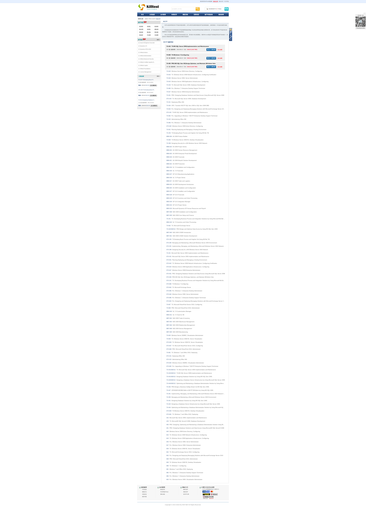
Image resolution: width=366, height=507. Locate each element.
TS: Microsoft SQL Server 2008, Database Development (185, 85)
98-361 (149, 32)
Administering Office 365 (176, 119)
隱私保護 (162, 494)
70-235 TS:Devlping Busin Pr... (146, 79)
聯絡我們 (221, 1)
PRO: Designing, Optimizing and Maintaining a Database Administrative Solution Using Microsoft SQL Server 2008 (195, 424)
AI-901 (148, 26)
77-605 (149, 35)
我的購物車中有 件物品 (215, 9)
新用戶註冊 (186, 494)
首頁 (142, 14)
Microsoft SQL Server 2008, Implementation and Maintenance (186, 417)
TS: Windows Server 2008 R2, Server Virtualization (184, 339)
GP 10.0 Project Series (176, 205)
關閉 (365, 13)
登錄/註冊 (215, 1)
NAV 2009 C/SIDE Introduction (178, 232)
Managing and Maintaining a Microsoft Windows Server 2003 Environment (191, 242)
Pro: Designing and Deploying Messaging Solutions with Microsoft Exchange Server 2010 (195, 109)
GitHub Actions (144, 52)
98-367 (141, 35)
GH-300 (141, 29)
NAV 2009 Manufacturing (177, 332)
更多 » (158, 39)
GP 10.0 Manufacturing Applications (180, 174)
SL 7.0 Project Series (175, 177)
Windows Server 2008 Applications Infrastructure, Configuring (187, 81)
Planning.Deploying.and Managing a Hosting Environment (186, 129)
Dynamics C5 (143, 46)
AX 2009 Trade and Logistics (178, 181)
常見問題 (226, 1)
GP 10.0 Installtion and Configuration (180, 191)
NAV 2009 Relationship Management (180, 325)
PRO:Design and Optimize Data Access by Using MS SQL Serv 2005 (192, 229)
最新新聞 (221, 14)
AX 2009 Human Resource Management (181, 150)
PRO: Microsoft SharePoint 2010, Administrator (183, 308)
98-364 (141, 32)
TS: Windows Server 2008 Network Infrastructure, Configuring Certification (191, 74)
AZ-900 (141, 26)
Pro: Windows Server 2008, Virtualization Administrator (184, 479)
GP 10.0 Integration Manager (178, 201)
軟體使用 (174, 14)
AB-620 (156, 29)
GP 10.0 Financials (175, 194)
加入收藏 (220, 49)
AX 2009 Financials (175, 157)
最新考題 (144, 496)
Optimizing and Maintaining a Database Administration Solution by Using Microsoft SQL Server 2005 (195, 383)
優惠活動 (185, 14)
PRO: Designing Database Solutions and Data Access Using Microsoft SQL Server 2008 (195, 95)
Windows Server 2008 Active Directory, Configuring (183, 431)
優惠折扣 (144, 492)
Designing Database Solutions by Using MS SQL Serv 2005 (189, 376)
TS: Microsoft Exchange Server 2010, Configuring (182, 452)
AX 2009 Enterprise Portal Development (181, 153)
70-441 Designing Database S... (146, 100)
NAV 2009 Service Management (179, 328)
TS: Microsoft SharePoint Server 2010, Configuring (184, 304)
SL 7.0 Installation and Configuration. (180, 167)
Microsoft (152, 19)
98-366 (156, 32)
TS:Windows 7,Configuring (177, 55)
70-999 (156, 35)
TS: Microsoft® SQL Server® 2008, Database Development (185, 421)
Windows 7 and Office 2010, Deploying (179, 469)
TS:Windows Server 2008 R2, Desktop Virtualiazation (184, 140)
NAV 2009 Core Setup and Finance (180, 215)
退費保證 (196, 14)
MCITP (158, 19)
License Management (145, 72)
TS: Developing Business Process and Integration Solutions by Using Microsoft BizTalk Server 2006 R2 (195, 218)
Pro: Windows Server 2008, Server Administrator (182, 441)
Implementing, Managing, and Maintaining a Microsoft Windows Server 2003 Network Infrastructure (195, 246)
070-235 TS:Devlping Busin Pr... (146, 90)
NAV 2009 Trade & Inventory (178, 318)
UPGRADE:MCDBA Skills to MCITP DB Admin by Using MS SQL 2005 (189, 390)
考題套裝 (144, 494)
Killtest (148, 7)
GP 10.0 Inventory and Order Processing (181, 198)
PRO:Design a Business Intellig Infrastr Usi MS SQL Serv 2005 (187, 387)
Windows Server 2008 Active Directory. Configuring (184, 71)
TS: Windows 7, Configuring (176, 465)
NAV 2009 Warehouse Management (180, 321)
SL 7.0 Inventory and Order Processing (181, 222)
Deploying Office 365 (175, 102)
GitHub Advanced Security (147, 59)
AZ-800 (156, 26)
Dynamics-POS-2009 (145, 49)
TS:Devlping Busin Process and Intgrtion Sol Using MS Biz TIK (187, 133)
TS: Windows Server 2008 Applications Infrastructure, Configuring (187, 438)
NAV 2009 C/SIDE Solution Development (181, 236)
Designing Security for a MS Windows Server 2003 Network (186, 143)
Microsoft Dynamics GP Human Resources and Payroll (186, 208)
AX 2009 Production (175, 164)
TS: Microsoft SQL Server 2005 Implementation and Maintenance (191, 369)
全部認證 (152, 14)
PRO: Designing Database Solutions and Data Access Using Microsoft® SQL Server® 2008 (195, 428)
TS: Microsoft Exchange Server (178, 225)
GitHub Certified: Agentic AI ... (147, 62)
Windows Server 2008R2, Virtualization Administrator (184, 335)
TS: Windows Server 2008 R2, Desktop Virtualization (183, 462)
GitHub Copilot (144, 65)
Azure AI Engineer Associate (147, 42)
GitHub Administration (145, 55)
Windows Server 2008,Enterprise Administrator (183, 92)
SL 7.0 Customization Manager (178, 311)
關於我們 (185, 489)
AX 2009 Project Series (176, 146)
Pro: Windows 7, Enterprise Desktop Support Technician (185, 88)
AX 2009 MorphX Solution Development (181, 160)
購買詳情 (162, 489)
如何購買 (163, 14)
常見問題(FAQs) (164, 492)
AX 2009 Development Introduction (180, 184)
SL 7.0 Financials (174, 170)
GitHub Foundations (145, 68)
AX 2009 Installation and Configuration (181, 188)
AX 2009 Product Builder (176, 136)
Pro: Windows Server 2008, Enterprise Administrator (183, 445)
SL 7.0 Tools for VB (175, 315)
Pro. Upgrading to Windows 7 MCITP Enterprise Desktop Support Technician (192, 116)
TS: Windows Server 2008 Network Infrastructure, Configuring (186, 435)
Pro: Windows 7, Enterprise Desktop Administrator (183, 122)
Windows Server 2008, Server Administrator (182, 78)
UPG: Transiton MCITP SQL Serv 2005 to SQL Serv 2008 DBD (187, 105)
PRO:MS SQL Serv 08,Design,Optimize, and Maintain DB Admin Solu (191, 63)
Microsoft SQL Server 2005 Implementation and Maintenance (187, 253)
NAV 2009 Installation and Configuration (181, 212)
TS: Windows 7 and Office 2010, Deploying (181, 352)
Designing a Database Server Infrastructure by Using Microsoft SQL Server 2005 (195, 380)
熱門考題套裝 (209, 14)
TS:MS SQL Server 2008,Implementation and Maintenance (187, 46)
